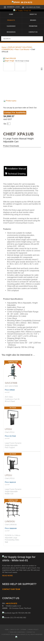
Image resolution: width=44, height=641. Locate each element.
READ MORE (7, 576)
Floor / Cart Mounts (22, 49)
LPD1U (8, 475)
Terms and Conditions (17, 632)
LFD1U (8, 429)
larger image (9, 61)
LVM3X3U (10, 521)
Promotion (33, 26)
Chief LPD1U (10, 478)
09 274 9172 (26, 2)
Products (11, 20)
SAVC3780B (11, 383)
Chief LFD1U (9, 432)
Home (11, 14)
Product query (11, 101)
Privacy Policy (33, 629)
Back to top (15, 629)
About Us (33, 14)
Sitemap (23, 629)
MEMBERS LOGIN (13, 7)
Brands (33, 20)
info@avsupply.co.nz (13, 606)
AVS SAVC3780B (11, 386)
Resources (11, 32)
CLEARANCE (11, 26)
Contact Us (33, 32)
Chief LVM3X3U (11, 524)
